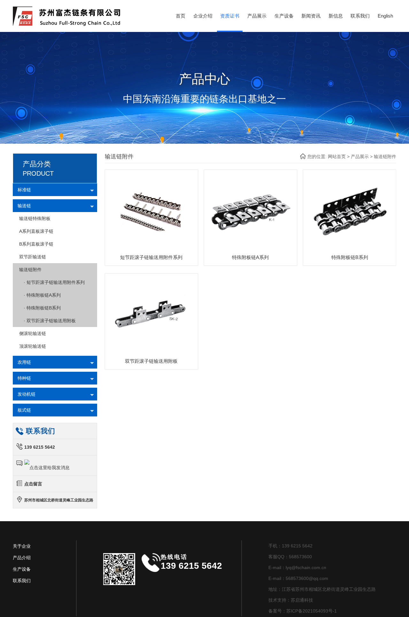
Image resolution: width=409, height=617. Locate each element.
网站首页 (337, 156)
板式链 (24, 410)
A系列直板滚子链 (36, 231)
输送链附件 (385, 156)
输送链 (24, 205)
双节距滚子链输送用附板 (151, 361)
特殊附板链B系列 (349, 257)
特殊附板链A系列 (250, 257)
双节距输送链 (32, 256)
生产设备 (284, 16)
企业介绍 (202, 16)
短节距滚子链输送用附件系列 (151, 257)
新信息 (335, 16)
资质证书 (229, 16)
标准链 (24, 189)
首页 (180, 16)
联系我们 (360, 16)
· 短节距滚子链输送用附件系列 (52, 282)
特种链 (24, 378)
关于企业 (22, 546)
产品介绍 (22, 557)
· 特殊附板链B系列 (40, 307)
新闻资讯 (310, 16)
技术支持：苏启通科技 (290, 600)
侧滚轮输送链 (32, 333)
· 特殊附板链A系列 (40, 295)
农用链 (24, 362)
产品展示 (256, 16)
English (385, 16)
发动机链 (26, 394)
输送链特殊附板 (34, 218)
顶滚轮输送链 (32, 346)
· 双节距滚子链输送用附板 (47, 320)
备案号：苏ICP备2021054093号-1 (302, 610)
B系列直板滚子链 (36, 244)
